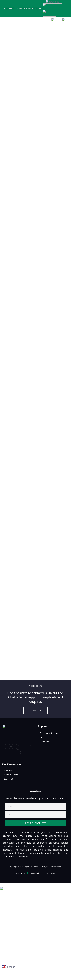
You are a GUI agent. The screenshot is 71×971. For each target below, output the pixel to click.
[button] (5, 21)
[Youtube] (28, 746)
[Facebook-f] (8, 746)
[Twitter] (21, 746)
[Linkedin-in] (14, 746)
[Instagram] (18, 752)
